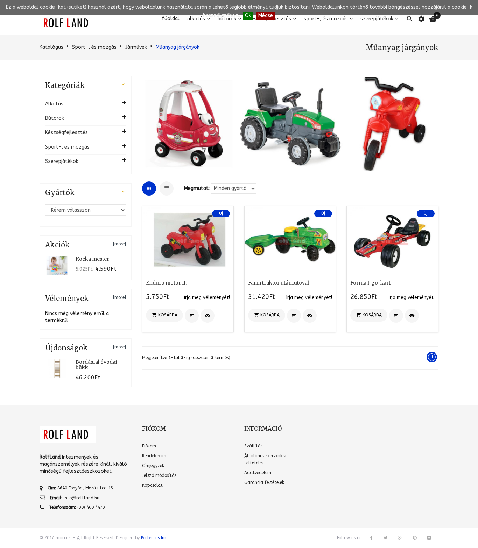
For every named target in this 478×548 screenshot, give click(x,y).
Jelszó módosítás (159, 475)
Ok (248, 16)
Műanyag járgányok (177, 47)
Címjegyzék (153, 465)
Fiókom (149, 446)
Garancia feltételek (264, 482)
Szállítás (253, 446)
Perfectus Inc (154, 537)
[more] (119, 243)
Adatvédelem (257, 472)
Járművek (136, 47)
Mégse (265, 16)
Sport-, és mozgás (94, 47)
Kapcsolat (152, 485)
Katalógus (51, 47)
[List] (167, 188)
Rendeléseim (154, 455)
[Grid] (149, 188)
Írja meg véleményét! (207, 297)
